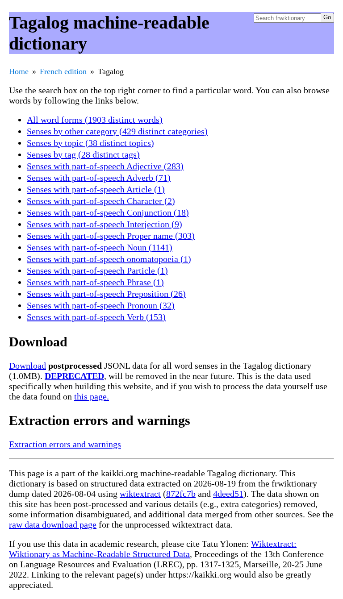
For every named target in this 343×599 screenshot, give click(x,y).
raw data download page (52, 524)
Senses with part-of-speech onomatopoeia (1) (109, 259)
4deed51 (228, 494)
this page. (91, 396)
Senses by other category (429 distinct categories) (117, 131)
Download (27, 365)
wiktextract (140, 494)
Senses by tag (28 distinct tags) (83, 154)
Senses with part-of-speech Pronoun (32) (101, 305)
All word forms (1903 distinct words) (95, 120)
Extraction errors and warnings (65, 444)
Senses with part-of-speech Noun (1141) (99, 247)
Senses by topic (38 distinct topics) (90, 143)
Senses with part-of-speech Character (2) (101, 201)
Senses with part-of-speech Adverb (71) (99, 178)
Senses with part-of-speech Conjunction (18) (108, 212)
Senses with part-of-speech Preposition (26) (106, 294)
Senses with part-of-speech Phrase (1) (95, 282)
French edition (63, 71)
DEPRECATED (74, 376)
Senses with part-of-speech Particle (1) (97, 270)
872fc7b (181, 494)
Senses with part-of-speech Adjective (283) (105, 166)
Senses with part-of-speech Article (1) (96, 189)
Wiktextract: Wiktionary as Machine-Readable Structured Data (153, 549)
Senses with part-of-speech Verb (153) (96, 317)
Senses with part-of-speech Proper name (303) (111, 236)
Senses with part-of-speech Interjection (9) (104, 224)
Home (19, 71)
